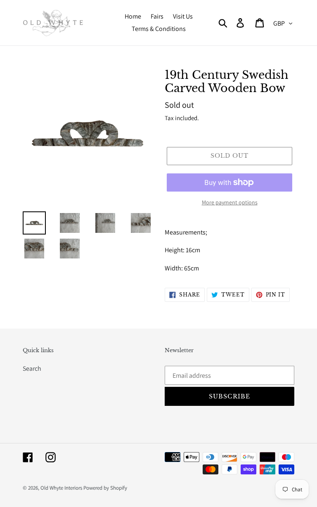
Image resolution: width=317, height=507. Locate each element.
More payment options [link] (230, 202)
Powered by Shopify (105, 487)
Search (32, 368)
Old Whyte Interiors (61, 487)
